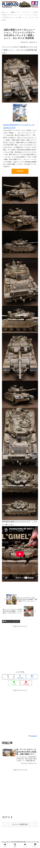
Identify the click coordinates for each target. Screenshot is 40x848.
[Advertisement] (20, 648)
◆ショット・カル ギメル (11, 621)
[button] (36, 493)
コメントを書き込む (20, 824)
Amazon (19, 171)
